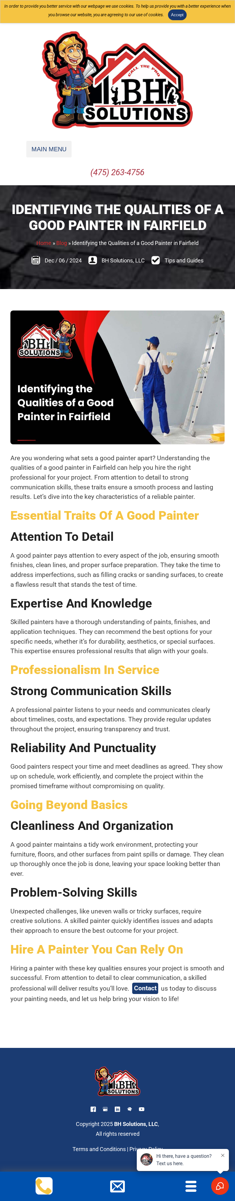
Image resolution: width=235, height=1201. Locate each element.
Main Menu (49, 149)
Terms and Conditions (99, 1149)
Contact (145, 988)
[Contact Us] (117, 1191)
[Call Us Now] (44, 1191)
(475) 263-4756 (117, 173)
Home (43, 243)
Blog (61, 243)
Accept (177, 15)
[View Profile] (93, 1110)
